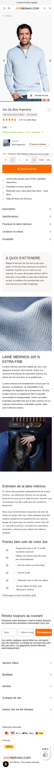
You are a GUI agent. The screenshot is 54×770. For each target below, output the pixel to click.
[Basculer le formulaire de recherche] (9, 8)
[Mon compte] (44, 8)
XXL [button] (34, 160)
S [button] (5, 160)
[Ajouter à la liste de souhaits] (49, 110)
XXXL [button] (41, 160)
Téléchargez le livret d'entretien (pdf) (19, 595)
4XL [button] (48, 160)
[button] (27, 2)
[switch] (45, 755)
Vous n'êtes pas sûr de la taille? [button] (37, 154)
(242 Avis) (31, 120)
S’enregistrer (44, 632)
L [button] (19, 160)
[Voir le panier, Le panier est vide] (50, 8)
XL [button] (27, 160)
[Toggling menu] (4, 8)
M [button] (12, 160)
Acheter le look (41, 95)
